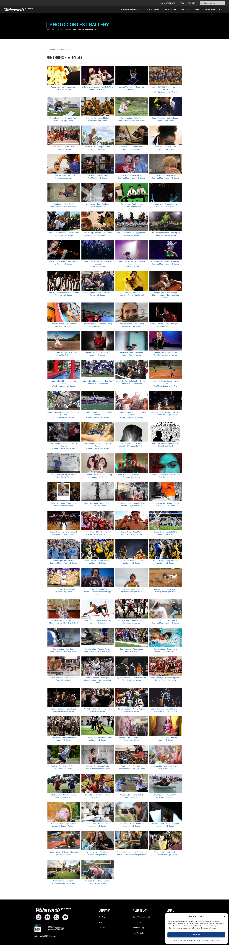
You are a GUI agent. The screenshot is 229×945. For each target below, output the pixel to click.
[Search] (201, 3)
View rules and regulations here (85, 29)
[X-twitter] (56, 917)
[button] (224, 916)
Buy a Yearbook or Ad (141, 917)
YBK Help (191, 3)
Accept (196, 935)
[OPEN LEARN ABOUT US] (222, 9)
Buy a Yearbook (168, 3)
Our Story (102, 917)
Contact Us (137, 922)
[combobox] (214, 3)
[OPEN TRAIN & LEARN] (161, 9)
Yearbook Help (138, 928)
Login (181, 3)
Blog (100, 922)
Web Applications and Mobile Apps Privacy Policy (203, 940)
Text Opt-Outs (138, 933)
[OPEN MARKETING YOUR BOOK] (190, 9)
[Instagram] (39, 917)
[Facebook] (47, 917)
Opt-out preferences (179, 940)
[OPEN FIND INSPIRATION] (140, 9)
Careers (102, 928)
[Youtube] (65, 917)
